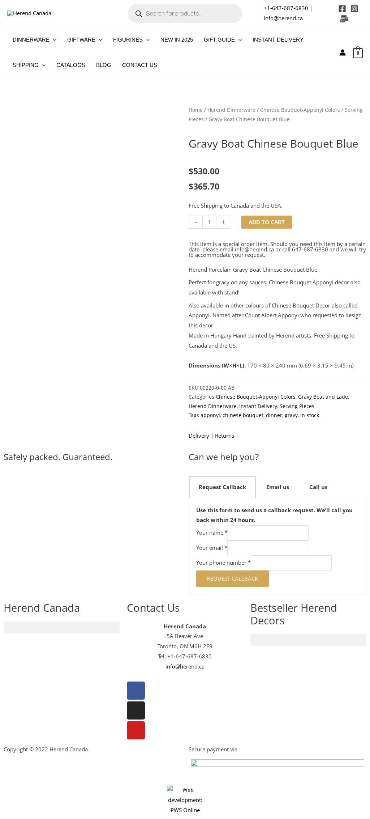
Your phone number (223, 562)
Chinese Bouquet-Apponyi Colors (300, 109)
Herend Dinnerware (231, 109)
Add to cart (267, 222)
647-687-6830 (310, 249)
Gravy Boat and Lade (323, 397)
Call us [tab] (318, 487)
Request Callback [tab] (222, 487)
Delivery (199, 435)
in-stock (309, 415)
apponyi (210, 415)
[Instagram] (354, 9)
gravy (291, 415)
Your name (212, 532)
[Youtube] (136, 730)
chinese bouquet (243, 415)
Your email (211, 547)
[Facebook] (342, 9)
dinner (274, 415)
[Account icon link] (342, 52)
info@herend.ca (283, 18)
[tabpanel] (277, 546)
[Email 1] (344, 19)
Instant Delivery (258, 406)
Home (196, 109)
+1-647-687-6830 (286, 8)
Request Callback (232, 578)
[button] (53, 39)
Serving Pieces (297, 406)
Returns (224, 435)
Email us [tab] (277, 487)
